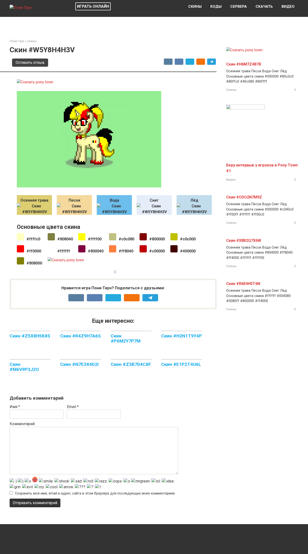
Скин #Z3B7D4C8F (131, 364)
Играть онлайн (93, 6)
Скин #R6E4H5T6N (243, 283)
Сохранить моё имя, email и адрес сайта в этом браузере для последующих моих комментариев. (95, 493)
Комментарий (22, 424)
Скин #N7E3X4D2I (79, 364)
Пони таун (17, 41)
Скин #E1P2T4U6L (181, 364)
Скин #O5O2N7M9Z (244, 197)
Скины (195, 6)
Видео (288, 6)
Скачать (264, 6)
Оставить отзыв (30, 62)
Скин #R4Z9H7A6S (80, 336)
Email (73, 406)
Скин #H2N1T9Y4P (181, 336)
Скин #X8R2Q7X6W (243, 240)
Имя (15, 406)
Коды (216, 6)
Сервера (238, 6)
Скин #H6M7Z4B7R (243, 64)
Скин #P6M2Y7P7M (126, 338)
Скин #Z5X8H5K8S (30, 336)
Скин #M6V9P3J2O (24, 367)
